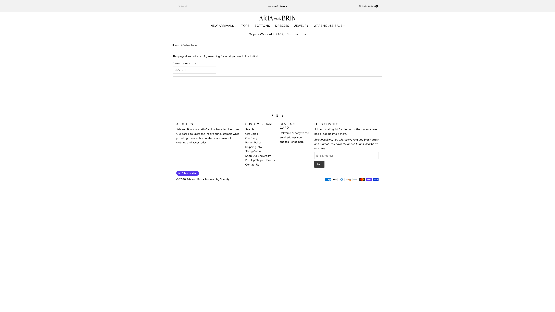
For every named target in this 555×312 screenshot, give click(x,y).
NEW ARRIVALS (222, 25)
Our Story (251, 138)
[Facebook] (272, 115)
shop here (297, 141)
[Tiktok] (282, 115)
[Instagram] (277, 115)
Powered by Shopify (217, 179)
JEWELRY (301, 25)
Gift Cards (251, 133)
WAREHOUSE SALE (328, 25)
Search (249, 129)
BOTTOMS (262, 25)
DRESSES (282, 25)
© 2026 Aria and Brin (189, 179)
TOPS (245, 25)
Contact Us (252, 164)
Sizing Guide (253, 151)
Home (175, 45)
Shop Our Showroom (258, 155)
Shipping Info (253, 147)
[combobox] (209, 6)
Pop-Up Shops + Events (260, 160)
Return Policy (253, 142)
